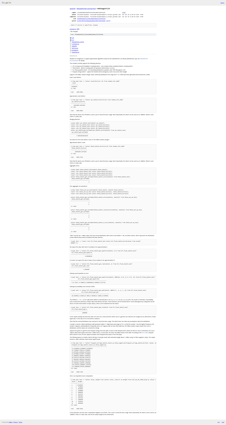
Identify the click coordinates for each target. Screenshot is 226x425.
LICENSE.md (75, 44)
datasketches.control (78, 42)
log (124, 12)
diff (108, 21)
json (222, 422)
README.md (75, 52)
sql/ (73, 38)
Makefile (74, 46)
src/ (73, 40)
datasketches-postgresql (86, 8)
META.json (75, 48)
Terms (20, 422)
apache (72, 8)
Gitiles (10, 422)
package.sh (73, 29)
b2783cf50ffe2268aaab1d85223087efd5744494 (91, 21)
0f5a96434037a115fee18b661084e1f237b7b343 (91, 18)
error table (145, 332)
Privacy (15, 422)
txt (219, 422)
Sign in (222, 3)
